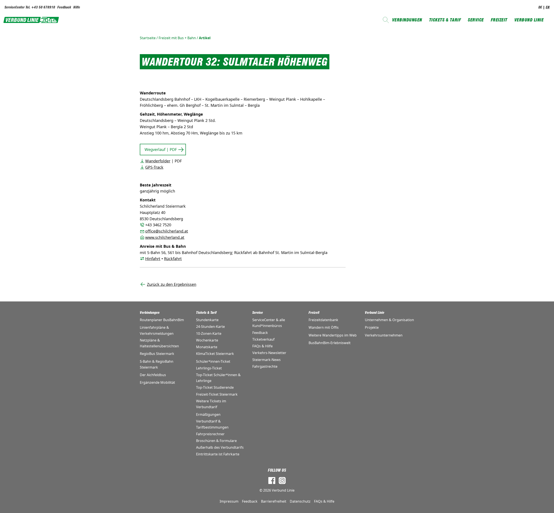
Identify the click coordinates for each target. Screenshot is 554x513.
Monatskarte (206, 347)
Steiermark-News (266, 359)
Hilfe (76, 7)
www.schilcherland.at (164, 237)
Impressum (229, 501)
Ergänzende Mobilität (157, 382)
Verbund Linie (529, 20)
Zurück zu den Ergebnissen (171, 284)
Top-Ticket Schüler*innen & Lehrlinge (218, 377)
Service (476, 20)
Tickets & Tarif (445, 20)
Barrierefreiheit (273, 501)
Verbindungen (407, 20)
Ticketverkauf (263, 339)
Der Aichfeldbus (153, 374)
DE (540, 7)
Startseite (148, 38)
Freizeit (499, 20)
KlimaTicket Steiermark (215, 353)
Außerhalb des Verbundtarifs (220, 447)
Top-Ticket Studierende (215, 387)
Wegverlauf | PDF (161, 149)
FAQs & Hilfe (262, 346)
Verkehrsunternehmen (384, 335)
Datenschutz (300, 501)
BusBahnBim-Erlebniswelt (330, 342)
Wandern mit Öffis (324, 327)
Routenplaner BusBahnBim (162, 319)
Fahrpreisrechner (210, 434)
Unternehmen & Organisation (389, 319)
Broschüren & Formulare (216, 440)
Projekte (372, 327)
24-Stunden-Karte (210, 326)
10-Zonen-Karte (208, 333)
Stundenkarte (207, 319)
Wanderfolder (157, 160)
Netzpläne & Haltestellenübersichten (159, 343)
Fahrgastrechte (264, 366)
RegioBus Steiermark (157, 353)
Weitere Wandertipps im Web (333, 335)
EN (548, 7)
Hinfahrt (152, 258)
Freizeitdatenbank (323, 319)
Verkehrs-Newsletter (269, 352)
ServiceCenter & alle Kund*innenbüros (268, 322)
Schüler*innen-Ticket (213, 361)
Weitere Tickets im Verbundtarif (211, 404)
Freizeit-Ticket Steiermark (217, 394)
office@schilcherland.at (166, 231)
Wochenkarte (207, 340)
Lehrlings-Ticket (209, 368)
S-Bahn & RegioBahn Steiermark (156, 364)
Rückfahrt (173, 258)
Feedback (64, 7)
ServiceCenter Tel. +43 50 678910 (30, 7)
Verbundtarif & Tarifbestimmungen (212, 424)
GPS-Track (154, 167)
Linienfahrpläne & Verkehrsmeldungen (157, 330)
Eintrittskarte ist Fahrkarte (217, 454)
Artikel (205, 38)
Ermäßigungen (208, 414)
